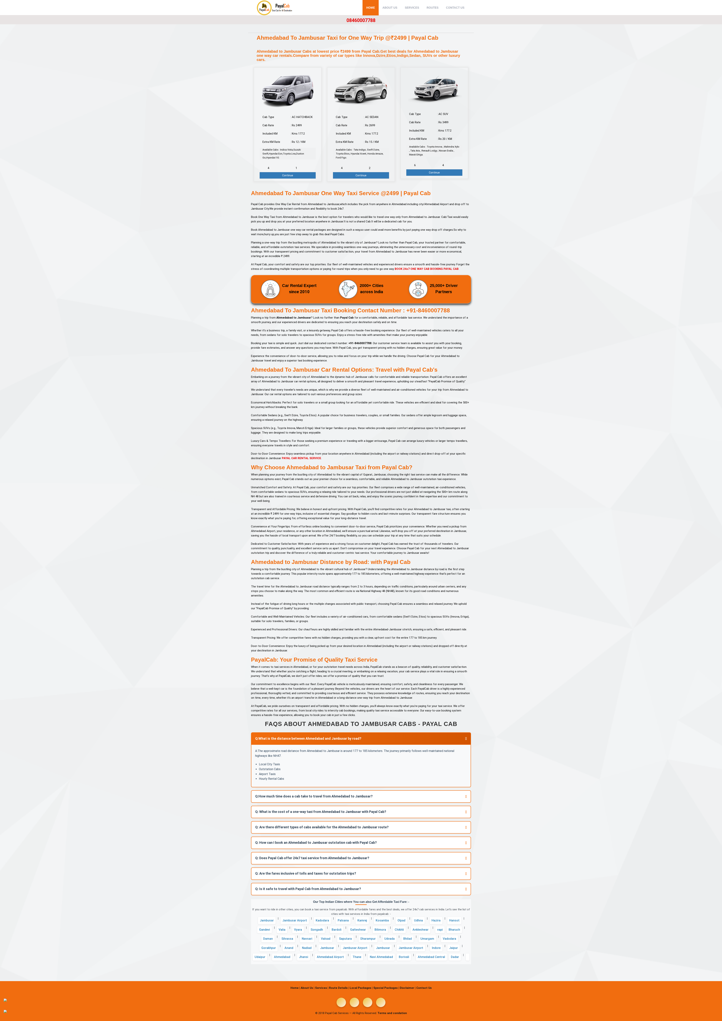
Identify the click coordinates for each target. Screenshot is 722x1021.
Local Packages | (361, 988)
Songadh (317, 929)
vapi (440, 929)
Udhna (418, 920)
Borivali (404, 957)
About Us (389, 7)
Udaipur (260, 957)
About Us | (307, 988)
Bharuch (454, 929)
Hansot (454, 920)
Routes (432, 7)
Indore (436, 948)
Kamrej (362, 920)
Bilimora (380, 929)
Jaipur (453, 948)
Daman (268, 938)
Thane (357, 957)
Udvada (389, 938)
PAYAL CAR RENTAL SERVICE (301, 458)
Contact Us (455, 7)
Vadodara (449, 938)
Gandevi (264, 929)
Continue (287, 175)
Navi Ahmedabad (381, 957)
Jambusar (267, 920)
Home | (295, 988)
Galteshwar (358, 929)
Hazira (436, 920)
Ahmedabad (282, 957)
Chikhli (399, 929)
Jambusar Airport (294, 920)
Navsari (307, 938)
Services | (321, 988)
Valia (282, 929)
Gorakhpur (268, 948)
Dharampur (368, 938)
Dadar (455, 957)
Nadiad (307, 948)
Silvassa (287, 938)
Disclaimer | (408, 988)
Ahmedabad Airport (330, 957)
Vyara (298, 929)
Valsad (325, 938)
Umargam (427, 938)
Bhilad (407, 938)
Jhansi (303, 957)
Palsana (343, 920)
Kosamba (382, 920)
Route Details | (339, 988)
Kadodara (322, 920)
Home (370, 7)
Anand (288, 948)
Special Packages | (386, 988)
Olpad (401, 920)
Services (412, 7)
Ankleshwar (420, 929)
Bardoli (336, 929)
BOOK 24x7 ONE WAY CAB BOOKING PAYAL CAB (427, 269)
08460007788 (361, 20)
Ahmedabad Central (431, 957)
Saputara (345, 938)
